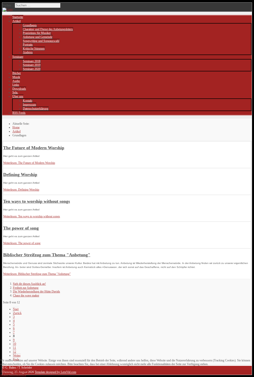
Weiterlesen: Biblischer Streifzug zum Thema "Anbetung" (37, 274)
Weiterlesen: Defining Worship (21, 189)
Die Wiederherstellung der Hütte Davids (36, 291)
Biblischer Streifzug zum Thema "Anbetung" (46, 254)
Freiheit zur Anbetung (25, 288)
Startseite (17, 17)
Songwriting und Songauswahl (41, 41)
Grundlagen (30, 25)
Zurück (17, 313)
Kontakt (27, 100)
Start (16, 309)
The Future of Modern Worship (33, 147)
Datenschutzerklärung (35, 108)
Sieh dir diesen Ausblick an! (29, 284)
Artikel (16, 21)
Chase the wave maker (26, 295)
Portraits (28, 44)
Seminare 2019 (31, 65)
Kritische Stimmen (34, 48)
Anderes (28, 52)
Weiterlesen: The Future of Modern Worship (29, 163)
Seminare (17, 56)
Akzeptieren (7, 371)
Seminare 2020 (31, 69)
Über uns (17, 96)
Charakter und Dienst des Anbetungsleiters (48, 29)
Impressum (29, 104)
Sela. (15, 92)
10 (14, 344)
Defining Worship (20, 174)
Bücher (16, 73)
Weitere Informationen (13, 375)
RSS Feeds (19, 113)
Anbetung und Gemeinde (37, 37)
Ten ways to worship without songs (36, 201)
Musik (16, 77)
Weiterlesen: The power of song (21, 243)
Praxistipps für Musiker (37, 33)
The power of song (21, 228)
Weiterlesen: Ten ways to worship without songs (31, 216)
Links (15, 85)
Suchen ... (8, 5)
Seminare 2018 (31, 61)
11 (14, 347)
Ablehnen (20, 371)
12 (14, 351)
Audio (16, 81)
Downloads (19, 88)
